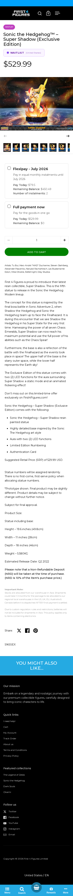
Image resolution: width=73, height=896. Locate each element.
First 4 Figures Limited (36, 858)
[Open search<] (40, 13)
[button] (68, 136)
